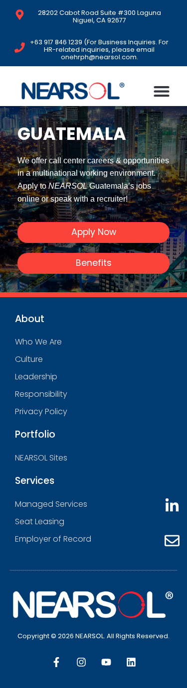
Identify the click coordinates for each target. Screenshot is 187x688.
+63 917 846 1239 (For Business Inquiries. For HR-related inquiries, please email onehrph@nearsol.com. (99, 50)
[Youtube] (106, 662)
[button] (162, 91)
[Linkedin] (131, 662)
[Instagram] (81, 662)
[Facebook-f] (56, 662)
